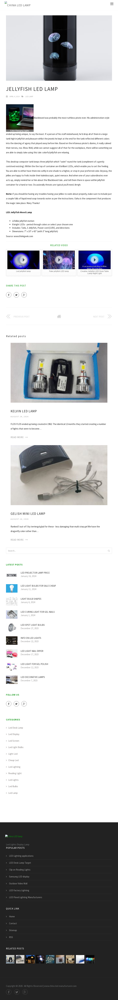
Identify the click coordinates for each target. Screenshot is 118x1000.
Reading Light (15, 773)
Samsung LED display (19, 876)
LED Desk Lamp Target (20, 862)
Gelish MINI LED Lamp (28, 514)
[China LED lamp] (18, 5)
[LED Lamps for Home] (70, 959)
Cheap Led (13, 760)
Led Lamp (29, 96)
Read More (17, 437)
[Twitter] (16, 295)
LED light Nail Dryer (32, 651)
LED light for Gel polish (34, 664)
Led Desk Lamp (15, 727)
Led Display (13, 734)
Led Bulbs (13, 786)
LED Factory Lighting (19, 890)
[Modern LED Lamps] (50, 959)
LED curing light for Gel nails (38, 611)
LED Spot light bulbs (33, 624)
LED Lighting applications (21, 855)
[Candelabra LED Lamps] (60, 959)
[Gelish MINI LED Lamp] (59, 474)
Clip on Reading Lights (19, 869)
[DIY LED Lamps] (40, 959)
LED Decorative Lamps (33, 677)
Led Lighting (14, 766)
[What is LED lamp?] (30, 959)
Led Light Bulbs (16, 747)
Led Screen (13, 740)
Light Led (13, 753)
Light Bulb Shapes (31, 598)
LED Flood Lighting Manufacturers (25, 897)
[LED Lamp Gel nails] (80, 959)
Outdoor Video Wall (18, 883)
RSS (11, 937)
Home (12, 916)
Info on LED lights (31, 637)
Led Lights (13, 779)
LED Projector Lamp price (35, 572)
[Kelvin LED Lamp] (59, 372)
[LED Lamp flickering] (90, 959)
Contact (13, 923)
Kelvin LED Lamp (24, 411)
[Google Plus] (24, 295)
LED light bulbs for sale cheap (38, 585)
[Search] (109, 551)
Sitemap (13, 930)
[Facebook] (8, 295)
